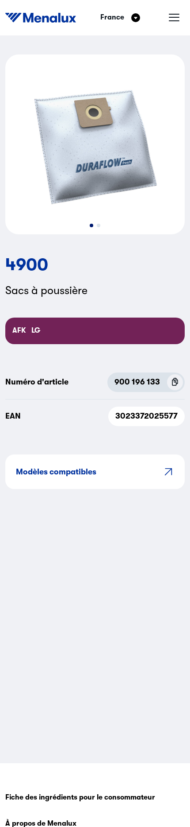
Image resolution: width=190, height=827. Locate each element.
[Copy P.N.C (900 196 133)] (175, 382)
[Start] (40, 18)
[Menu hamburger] (174, 17)
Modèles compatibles (56, 471)
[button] (91, 225)
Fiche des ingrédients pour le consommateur (80, 797)
